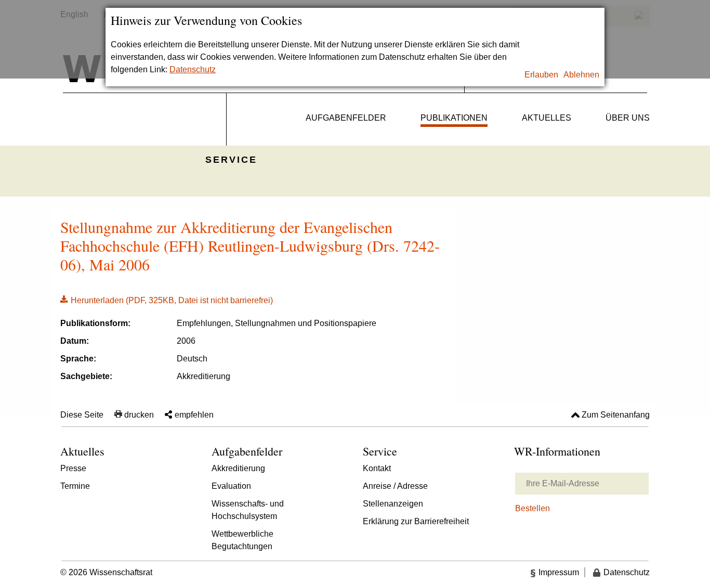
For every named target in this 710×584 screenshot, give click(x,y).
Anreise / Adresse (395, 486)
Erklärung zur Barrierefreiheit (416, 521)
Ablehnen (581, 74)
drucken (139, 414)
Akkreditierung (238, 468)
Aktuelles (546, 117)
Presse (73, 468)
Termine (75, 486)
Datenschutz (192, 69)
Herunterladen (166, 299)
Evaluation (231, 486)
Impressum (558, 572)
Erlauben (541, 74)
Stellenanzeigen (393, 503)
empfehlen (194, 414)
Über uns (628, 117)
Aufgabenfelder (346, 117)
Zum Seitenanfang (616, 414)
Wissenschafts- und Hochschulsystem (248, 510)
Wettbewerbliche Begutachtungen (242, 540)
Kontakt (377, 468)
